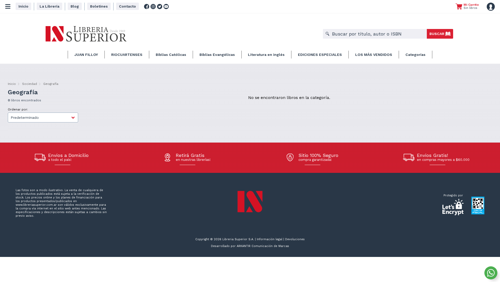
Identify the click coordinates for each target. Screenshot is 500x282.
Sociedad (29, 84)
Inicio (12, 84)
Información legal (269, 239)
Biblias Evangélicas (217, 54)
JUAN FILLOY (86, 54)
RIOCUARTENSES (126, 54)
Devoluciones (295, 239)
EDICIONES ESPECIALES (320, 54)
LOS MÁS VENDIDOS (373, 54)
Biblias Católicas (171, 54)
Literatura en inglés (266, 54)
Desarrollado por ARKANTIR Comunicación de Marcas (250, 246)
